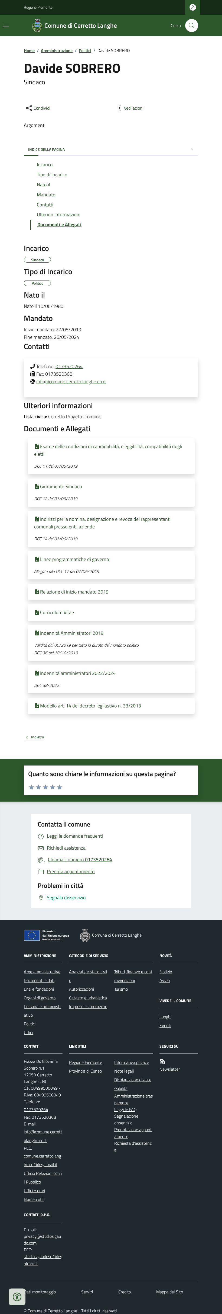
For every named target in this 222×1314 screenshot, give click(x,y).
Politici (85, 50)
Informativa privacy (131, 1062)
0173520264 (69, 366)
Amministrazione (57, 50)
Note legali (124, 1071)
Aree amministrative (42, 971)
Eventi (165, 1025)
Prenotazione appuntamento (133, 1133)
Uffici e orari (34, 1190)
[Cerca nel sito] (189, 25)
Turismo (121, 989)
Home (29, 50)
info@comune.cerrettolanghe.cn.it (71, 381)
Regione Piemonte (38, 7)
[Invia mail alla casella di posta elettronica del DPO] (43, 1239)
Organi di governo (40, 997)
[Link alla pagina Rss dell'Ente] (162, 1061)
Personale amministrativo (42, 1010)
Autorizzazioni (81, 989)
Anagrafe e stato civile (88, 976)
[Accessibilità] (17, 1297)
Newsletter (169, 1069)
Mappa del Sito (169, 1292)
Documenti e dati (39, 980)
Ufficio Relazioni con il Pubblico (43, 1177)
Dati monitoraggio (40, 1292)
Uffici (28, 1032)
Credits (124, 1292)
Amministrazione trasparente (133, 1099)
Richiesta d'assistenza (133, 1146)
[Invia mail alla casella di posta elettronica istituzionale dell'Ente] (43, 1136)
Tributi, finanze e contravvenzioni (133, 976)
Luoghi (165, 1016)
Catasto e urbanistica (88, 997)
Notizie (165, 971)
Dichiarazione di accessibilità (132, 1084)
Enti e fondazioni (39, 989)
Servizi (87, 1292)
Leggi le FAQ (125, 1109)
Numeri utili (34, 1199)
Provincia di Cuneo (85, 1071)
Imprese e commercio (88, 1006)
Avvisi (164, 980)
